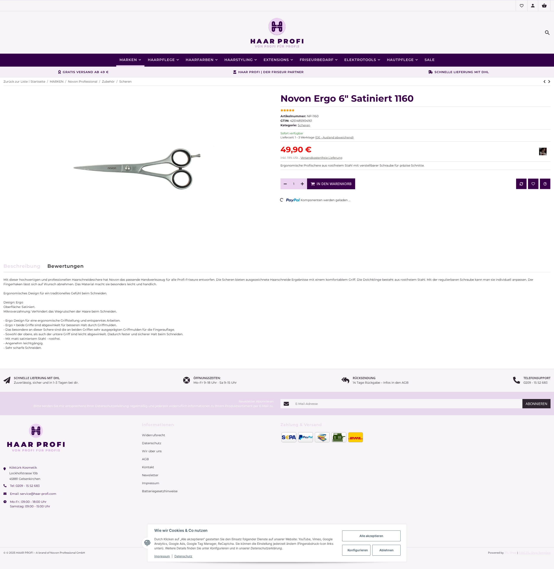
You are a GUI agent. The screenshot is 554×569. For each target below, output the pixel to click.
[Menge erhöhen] (302, 183)
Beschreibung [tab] (21, 266)
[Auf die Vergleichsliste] (521, 183)
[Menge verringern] (285, 183)
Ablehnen (386, 550)
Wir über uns (152, 451)
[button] (521, 5)
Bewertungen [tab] (65, 266)
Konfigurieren (358, 550)
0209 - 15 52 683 (28, 486)
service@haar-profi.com (38, 494)
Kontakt (148, 467)
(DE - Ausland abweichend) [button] (334, 137)
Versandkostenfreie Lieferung (321, 157)
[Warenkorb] (544, 5)
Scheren (304, 125)
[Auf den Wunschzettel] (533, 183)
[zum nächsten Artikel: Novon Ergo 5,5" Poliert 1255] (544, 81)
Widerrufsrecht (153, 435)
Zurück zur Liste (15, 81)
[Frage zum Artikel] (545, 183)
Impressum (162, 556)
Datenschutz (183, 556)
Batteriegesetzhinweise (159, 491)
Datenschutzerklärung (112, 406)
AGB (145, 459)
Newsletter (150, 475)
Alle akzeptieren (371, 536)
